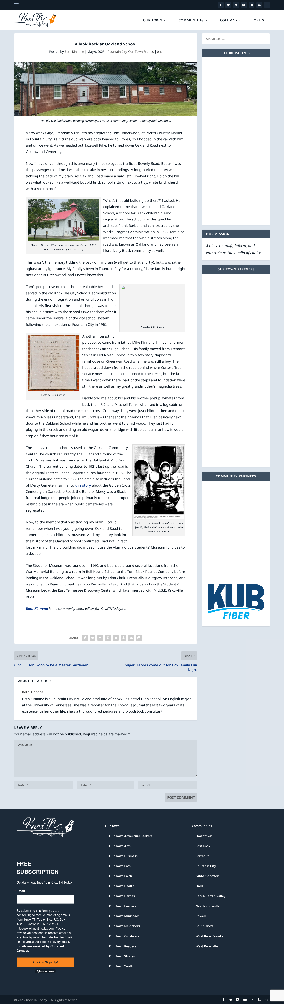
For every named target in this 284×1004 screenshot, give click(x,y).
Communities (191, 20)
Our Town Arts (120, 846)
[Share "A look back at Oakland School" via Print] (139, 638)
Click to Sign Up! (45, 962)
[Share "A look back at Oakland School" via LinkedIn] (116, 638)
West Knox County (209, 936)
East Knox (203, 846)
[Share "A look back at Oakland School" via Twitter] (92, 638)
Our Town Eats (120, 866)
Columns (228, 20)
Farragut (202, 856)
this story (83, 485)
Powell (201, 916)
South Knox (204, 926)
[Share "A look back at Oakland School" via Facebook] (85, 638)
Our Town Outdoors (124, 936)
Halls (199, 886)
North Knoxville (207, 906)
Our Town (152, 20)
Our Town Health (121, 886)
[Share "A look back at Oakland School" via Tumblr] (100, 638)
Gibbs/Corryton (207, 876)
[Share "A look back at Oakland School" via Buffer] (123, 638)
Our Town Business (123, 856)
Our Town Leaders (122, 906)
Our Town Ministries (124, 916)
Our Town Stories (141, 52)
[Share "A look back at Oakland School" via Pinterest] (108, 638)
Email (21, 890)
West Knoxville (207, 946)
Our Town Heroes (122, 896)
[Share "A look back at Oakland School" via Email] (131, 638)
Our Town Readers (122, 946)
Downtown (204, 836)
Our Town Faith (120, 876)
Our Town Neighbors (124, 926)
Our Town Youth (121, 966)
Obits (259, 20)
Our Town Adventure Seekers (130, 836)
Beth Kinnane (74, 52)
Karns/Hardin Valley (210, 896)
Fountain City (117, 52)
